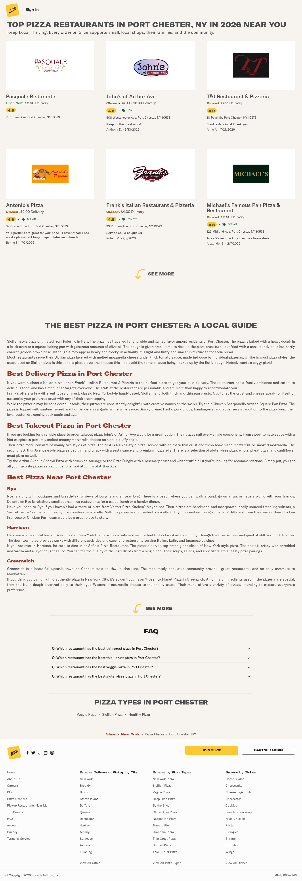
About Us (13, 779)
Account (13, 825)
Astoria (85, 845)
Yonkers (85, 825)
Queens (85, 812)
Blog (10, 792)
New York (130, 734)
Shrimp (231, 839)
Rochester (87, 819)
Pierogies (232, 832)
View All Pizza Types (167, 863)
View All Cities (90, 863)
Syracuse (86, 839)
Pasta (230, 825)
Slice (111, 734)
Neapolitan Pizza (164, 819)
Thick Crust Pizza (165, 852)
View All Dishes (236, 863)
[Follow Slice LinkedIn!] (46, 753)
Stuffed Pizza (162, 845)
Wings (230, 852)
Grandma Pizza (163, 832)
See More (161, 274)
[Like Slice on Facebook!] (28, 753)
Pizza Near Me (17, 799)
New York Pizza (163, 779)
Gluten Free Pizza (165, 812)
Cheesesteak (234, 799)
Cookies (231, 805)
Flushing (86, 852)
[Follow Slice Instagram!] (52, 753)
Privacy (12, 832)
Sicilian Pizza (162, 786)
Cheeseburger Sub (238, 792)
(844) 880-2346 (286, 875)
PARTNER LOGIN (268, 750)
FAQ (10, 819)
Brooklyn (86, 786)
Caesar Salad (235, 779)
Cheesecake (234, 786)
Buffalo (85, 805)
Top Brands (15, 812)
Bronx (84, 792)
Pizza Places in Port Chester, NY (170, 734)
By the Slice (161, 805)
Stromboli (232, 845)
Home (11, 772)
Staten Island (89, 799)
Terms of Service (18, 839)
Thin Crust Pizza (164, 839)
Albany (85, 832)
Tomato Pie (161, 825)
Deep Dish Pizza (164, 799)
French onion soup (239, 812)
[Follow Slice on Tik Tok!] (39, 753)
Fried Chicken (235, 819)
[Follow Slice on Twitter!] (33, 753)
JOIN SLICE (211, 750)
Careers (12, 786)
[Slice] (12, 10)
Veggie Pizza (161, 792)
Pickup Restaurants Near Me (27, 805)
